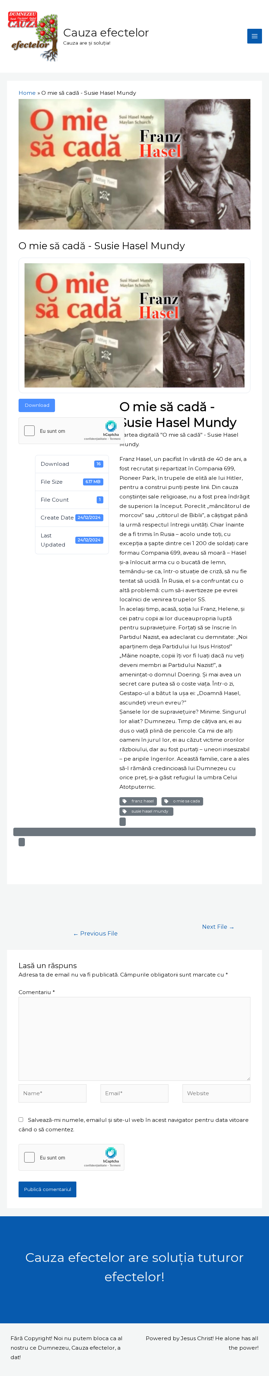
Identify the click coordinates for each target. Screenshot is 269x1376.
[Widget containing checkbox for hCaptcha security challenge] (71, 430)
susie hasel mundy (150, 811)
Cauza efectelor (106, 32)
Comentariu (37, 992)
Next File (218, 926)
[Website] (216, 1094)
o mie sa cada (185, 801)
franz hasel (142, 801)
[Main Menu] (254, 36)
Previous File (95, 933)
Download (37, 405)
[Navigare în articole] (34, 908)
